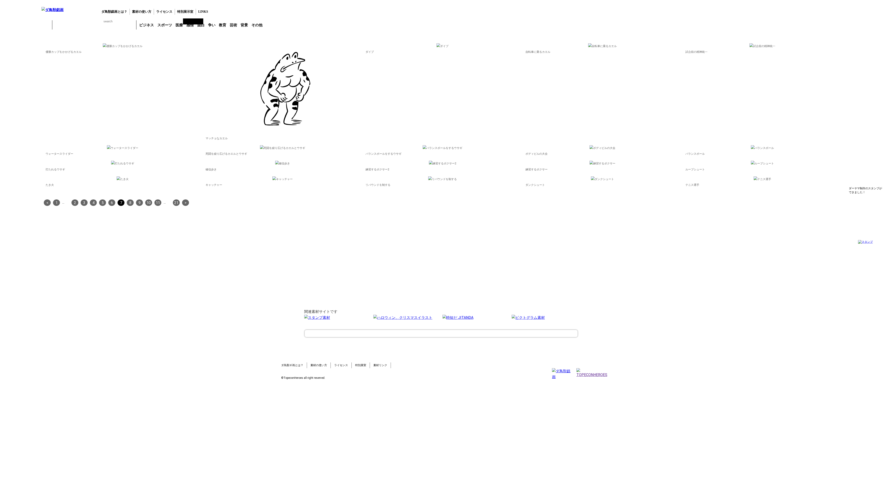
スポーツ (164, 25)
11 (158, 203)
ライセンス (164, 11)
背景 (244, 25)
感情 (190, 25)
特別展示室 (185, 11)
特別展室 (360, 365)
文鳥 (106, 25)
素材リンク (380, 365)
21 (176, 203)
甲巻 (46, 25)
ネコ (94, 25)
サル (118, 25)
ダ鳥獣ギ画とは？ (292, 365)
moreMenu (276, 24)
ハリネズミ (130, 25)
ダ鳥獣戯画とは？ (114, 11)
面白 (201, 25)
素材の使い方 (141, 11)
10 (149, 203)
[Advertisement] (19, 110)
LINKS (203, 11)
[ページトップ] (441, 333)
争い (211, 25)
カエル (58, 25)
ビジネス (146, 25)
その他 (257, 25)
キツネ (82, 25)
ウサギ (70, 25)
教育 (222, 25)
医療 (179, 25)
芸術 (233, 25)
